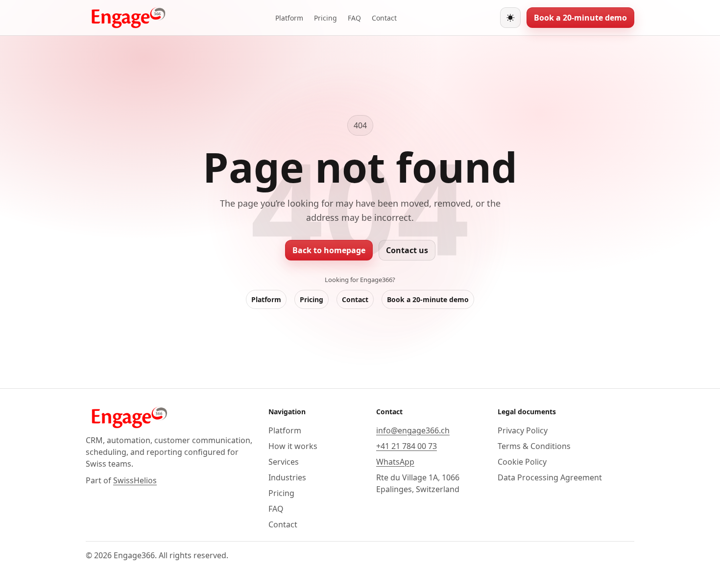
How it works (292, 446)
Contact (384, 18)
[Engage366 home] (129, 17)
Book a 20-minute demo (580, 17)
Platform (289, 18)
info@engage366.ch (413, 430)
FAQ (354, 18)
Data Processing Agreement (550, 477)
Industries (287, 477)
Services (283, 461)
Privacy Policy (523, 430)
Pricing (325, 18)
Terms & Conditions (534, 446)
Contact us (407, 250)
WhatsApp (395, 461)
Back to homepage (328, 250)
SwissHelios (135, 480)
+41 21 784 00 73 (406, 446)
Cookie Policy (522, 461)
